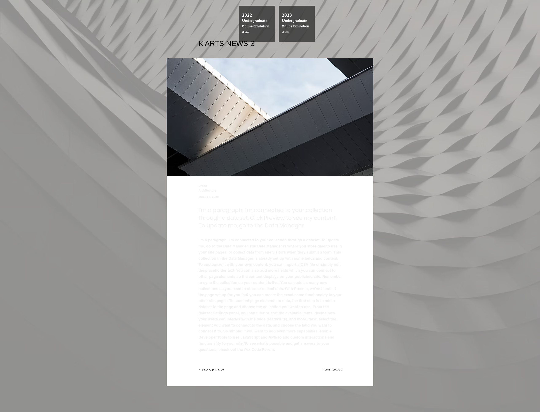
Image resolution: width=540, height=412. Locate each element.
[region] (257, 24)
